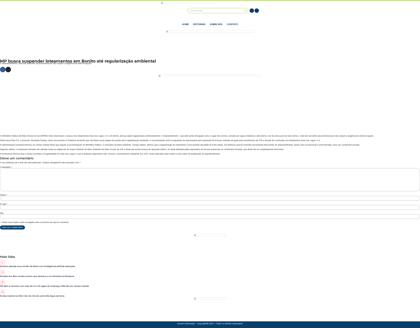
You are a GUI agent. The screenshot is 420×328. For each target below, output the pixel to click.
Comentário (6, 167)
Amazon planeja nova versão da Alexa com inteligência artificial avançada (37, 266)
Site (1, 213)
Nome (3, 195)
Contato (232, 24)
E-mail (3, 204)
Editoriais (199, 24)
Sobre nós (216, 24)
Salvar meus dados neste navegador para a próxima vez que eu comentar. (35, 222)
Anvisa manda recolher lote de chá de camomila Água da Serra (32, 296)
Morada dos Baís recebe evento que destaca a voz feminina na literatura (37, 276)
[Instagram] (257, 10)
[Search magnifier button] (245, 10)
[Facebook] (252, 10)
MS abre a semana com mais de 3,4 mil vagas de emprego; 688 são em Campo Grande (44, 286)
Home (185, 24)
